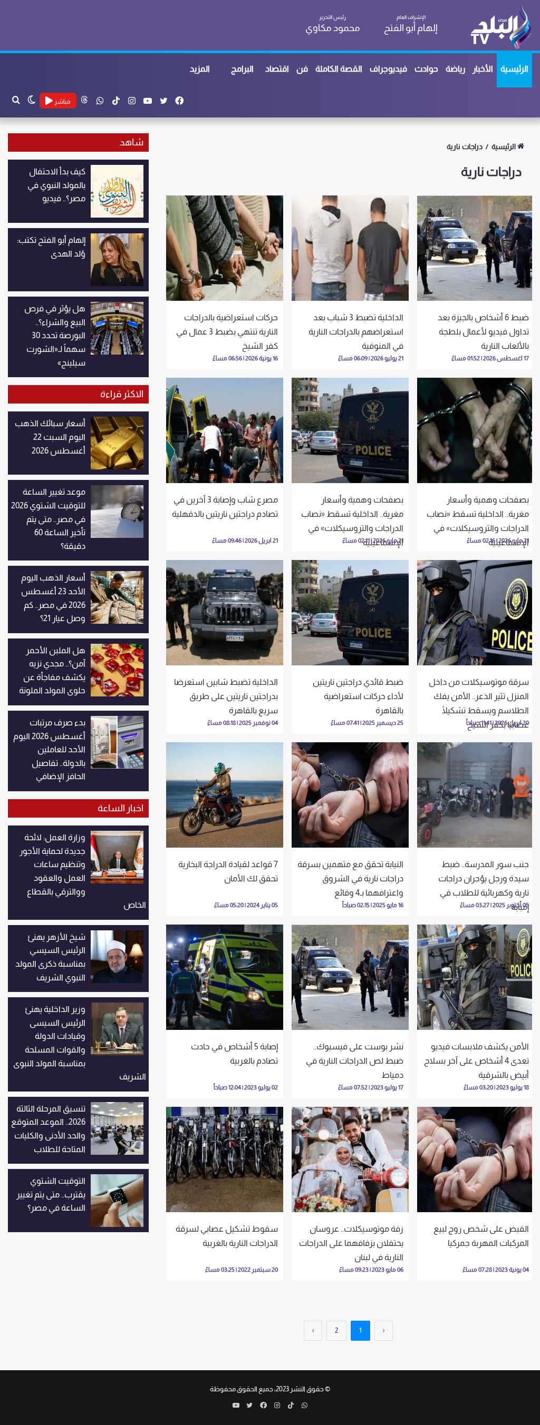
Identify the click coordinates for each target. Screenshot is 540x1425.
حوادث (426, 68)
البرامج (242, 68)
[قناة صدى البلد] (500, 26)
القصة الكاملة (338, 68)
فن (302, 68)
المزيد (200, 68)
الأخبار (482, 68)
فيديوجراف (388, 68)
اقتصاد (277, 68)
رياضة (455, 68)
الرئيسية (514, 68)
